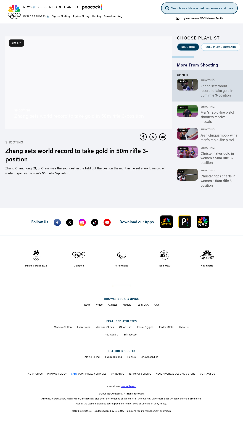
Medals (127, 305)
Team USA (142, 305)
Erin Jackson (130, 335)
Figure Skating (113, 357)
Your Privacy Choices (92, 374)
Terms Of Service (140, 374)
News (87, 305)
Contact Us (207, 374)
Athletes (112, 305)
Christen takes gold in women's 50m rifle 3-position (217, 158)
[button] (29, 8)
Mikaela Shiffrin (63, 327)
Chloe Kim (125, 327)
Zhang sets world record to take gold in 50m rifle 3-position (216, 91)
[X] (69, 222)
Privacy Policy (57, 374)
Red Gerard (111, 335)
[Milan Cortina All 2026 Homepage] (14, 12)
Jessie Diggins (145, 327)
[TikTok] (94, 222)
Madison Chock (105, 327)
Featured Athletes (121, 321)
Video (99, 305)
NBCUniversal (128, 386)
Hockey (131, 357)
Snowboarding (150, 357)
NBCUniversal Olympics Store (176, 374)
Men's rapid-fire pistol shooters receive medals (217, 117)
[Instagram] (82, 222)
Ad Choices (35, 374)
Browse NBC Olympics (121, 299)
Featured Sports (121, 351)
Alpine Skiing (92, 357)
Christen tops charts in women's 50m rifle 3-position (217, 181)
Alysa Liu (183, 327)
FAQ (156, 305)
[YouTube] (107, 222)
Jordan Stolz (166, 327)
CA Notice (117, 374)
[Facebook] (57, 222)
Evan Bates (83, 327)
